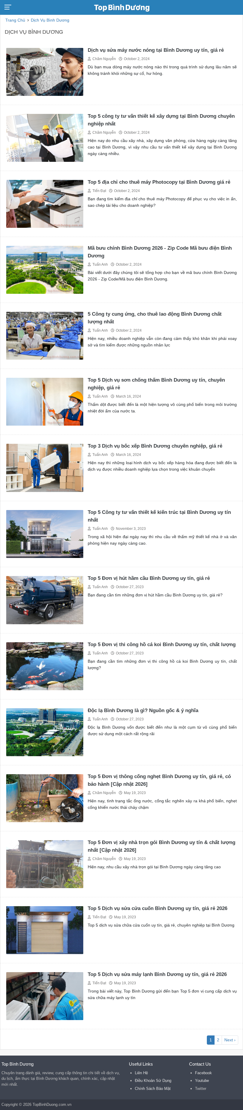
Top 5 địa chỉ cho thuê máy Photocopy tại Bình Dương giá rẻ (159, 182)
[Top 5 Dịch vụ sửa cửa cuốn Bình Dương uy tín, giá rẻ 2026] (44, 929)
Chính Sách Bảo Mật (153, 1088)
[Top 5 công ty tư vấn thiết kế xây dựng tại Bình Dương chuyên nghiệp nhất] (44, 137)
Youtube (202, 1080)
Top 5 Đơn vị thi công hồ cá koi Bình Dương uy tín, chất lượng (162, 644)
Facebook (203, 1073)
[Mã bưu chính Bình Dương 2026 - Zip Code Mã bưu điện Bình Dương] (44, 269)
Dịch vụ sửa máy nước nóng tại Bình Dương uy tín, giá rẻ (156, 50)
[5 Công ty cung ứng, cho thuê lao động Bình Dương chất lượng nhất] (44, 335)
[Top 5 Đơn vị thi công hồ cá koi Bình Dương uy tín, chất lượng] (44, 665)
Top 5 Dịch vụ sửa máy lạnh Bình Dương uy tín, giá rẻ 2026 (157, 974)
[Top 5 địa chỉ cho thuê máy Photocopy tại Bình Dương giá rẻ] (44, 203)
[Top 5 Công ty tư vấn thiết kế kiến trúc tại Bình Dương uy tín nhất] (44, 533)
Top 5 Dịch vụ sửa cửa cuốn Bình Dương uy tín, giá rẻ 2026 (157, 908)
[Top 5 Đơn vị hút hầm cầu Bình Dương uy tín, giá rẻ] (44, 599)
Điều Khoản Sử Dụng (153, 1080)
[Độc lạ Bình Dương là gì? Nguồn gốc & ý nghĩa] (44, 731)
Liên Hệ (141, 1073)
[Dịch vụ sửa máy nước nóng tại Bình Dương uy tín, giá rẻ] (44, 71)
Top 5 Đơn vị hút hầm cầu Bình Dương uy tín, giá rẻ (149, 578)
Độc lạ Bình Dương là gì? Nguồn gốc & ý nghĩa (143, 710)
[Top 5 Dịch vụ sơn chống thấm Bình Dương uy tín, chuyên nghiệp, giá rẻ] (44, 401)
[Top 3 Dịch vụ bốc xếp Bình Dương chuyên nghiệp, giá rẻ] (44, 467)
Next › (230, 1040)
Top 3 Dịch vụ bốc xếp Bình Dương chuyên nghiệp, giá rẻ (155, 446)
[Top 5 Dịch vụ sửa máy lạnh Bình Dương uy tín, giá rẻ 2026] (44, 995)
